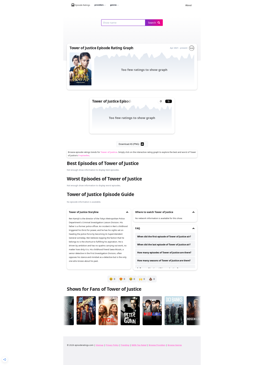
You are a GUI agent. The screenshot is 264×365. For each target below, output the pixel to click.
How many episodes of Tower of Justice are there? (164, 252)
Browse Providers (157, 345)
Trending (125, 345)
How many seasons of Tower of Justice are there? (164, 260)
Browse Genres (175, 345)
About (188, 5)
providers (99, 5)
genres (113, 5)
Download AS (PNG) (129, 144)
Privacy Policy (112, 345)
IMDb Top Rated (139, 345)
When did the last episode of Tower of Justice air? (164, 244)
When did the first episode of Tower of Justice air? (164, 236)
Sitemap (99, 345)
